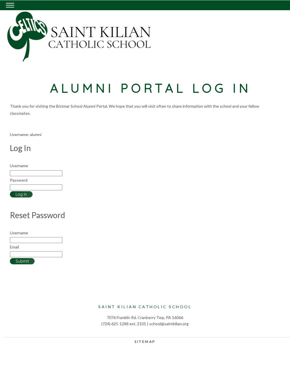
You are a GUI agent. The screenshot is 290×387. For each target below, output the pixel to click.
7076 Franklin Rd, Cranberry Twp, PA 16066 (145, 317)
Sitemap (145, 341)
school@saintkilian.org (169, 323)
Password (18, 180)
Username (19, 165)
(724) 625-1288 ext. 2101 (123, 323)
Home (60, 50)
